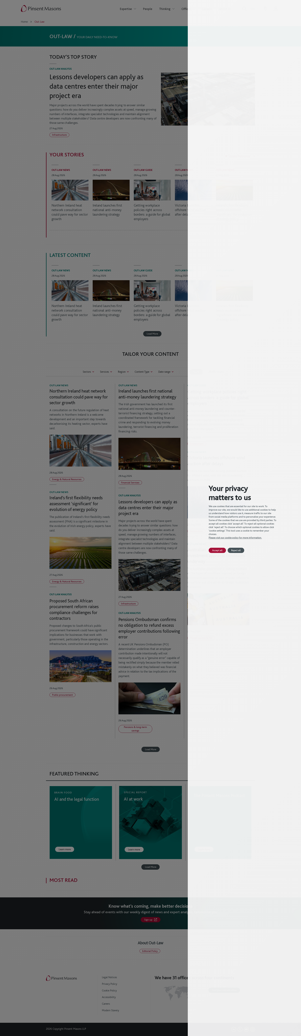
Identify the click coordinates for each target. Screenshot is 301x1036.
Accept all (217, 550)
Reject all (236, 550)
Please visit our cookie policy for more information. (235, 537)
